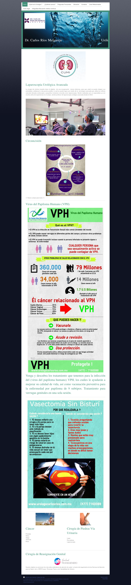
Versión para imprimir (31, 577)
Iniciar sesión (104, 577)
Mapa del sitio (41, 577)
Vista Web (105, 579)
